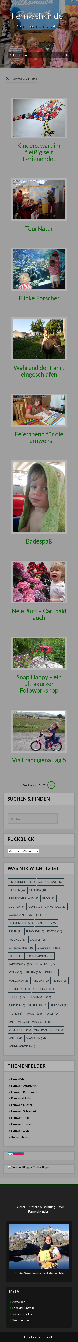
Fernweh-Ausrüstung (24, 1085)
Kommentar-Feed (23, 1314)
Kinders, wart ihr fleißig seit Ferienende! (39, 152)
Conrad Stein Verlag (47, 906)
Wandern (36, 1038)
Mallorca (19, 980)
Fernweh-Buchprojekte (25, 1092)
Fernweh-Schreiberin (24, 1111)
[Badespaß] (39, 496)
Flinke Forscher (39, 298)
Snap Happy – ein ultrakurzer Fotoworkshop (39, 683)
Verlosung (20, 1030)
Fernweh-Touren (21, 1124)
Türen (52, 1013)
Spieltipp (37, 1005)
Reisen (59, 980)
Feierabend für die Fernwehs (39, 437)
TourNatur (39, 228)
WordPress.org (21, 1320)
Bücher (17, 906)
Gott (16, 956)
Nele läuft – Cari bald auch (39, 614)
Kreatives (45, 964)
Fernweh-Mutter (21, 1104)
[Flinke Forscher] (39, 269)
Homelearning (39, 956)
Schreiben (43, 988)
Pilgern (40, 980)
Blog (48, 898)
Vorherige (29, 785)
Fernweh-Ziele (20, 1130)
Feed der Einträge (23, 1307)
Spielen (17, 1005)
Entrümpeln (21, 923)
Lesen (50, 972)
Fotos (54, 931)
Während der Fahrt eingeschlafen (39, 371)
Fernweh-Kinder (21, 1098)
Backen (17, 890)
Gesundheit (48, 947)
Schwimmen (39, 997)
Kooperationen (20, 1137)
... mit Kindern (22, 882)
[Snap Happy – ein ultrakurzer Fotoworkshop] (39, 653)
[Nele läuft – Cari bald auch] (39, 581)
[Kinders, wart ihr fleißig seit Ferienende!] (39, 117)
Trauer (33, 1013)
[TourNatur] (39, 199)
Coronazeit (21, 914)
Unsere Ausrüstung (42, 1207)
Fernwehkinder (39, 16)
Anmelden (18, 1301)
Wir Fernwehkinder (46, 1209)
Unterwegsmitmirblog (29, 1021)
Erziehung (46, 923)
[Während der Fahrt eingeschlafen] (39, 338)
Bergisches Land (24, 898)
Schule (17, 997)
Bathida (38, 890)
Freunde (18, 939)
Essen (16, 931)
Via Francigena (48, 1030)
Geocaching (21, 947)
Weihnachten (22, 1046)
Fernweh (35, 931)
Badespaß (39, 541)
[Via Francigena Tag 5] (39, 730)
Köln (15, 972)
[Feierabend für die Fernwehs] (39, 409)
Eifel (42, 914)
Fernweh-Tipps (20, 1117)
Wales (16, 1038)
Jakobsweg (20, 964)
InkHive (50, 1337)
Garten (38, 939)
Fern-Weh (17, 1079)
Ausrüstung (50, 882)
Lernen (33, 972)
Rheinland (19, 988)
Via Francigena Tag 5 (39, 759)
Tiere (15, 1013)
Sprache (59, 1005)
